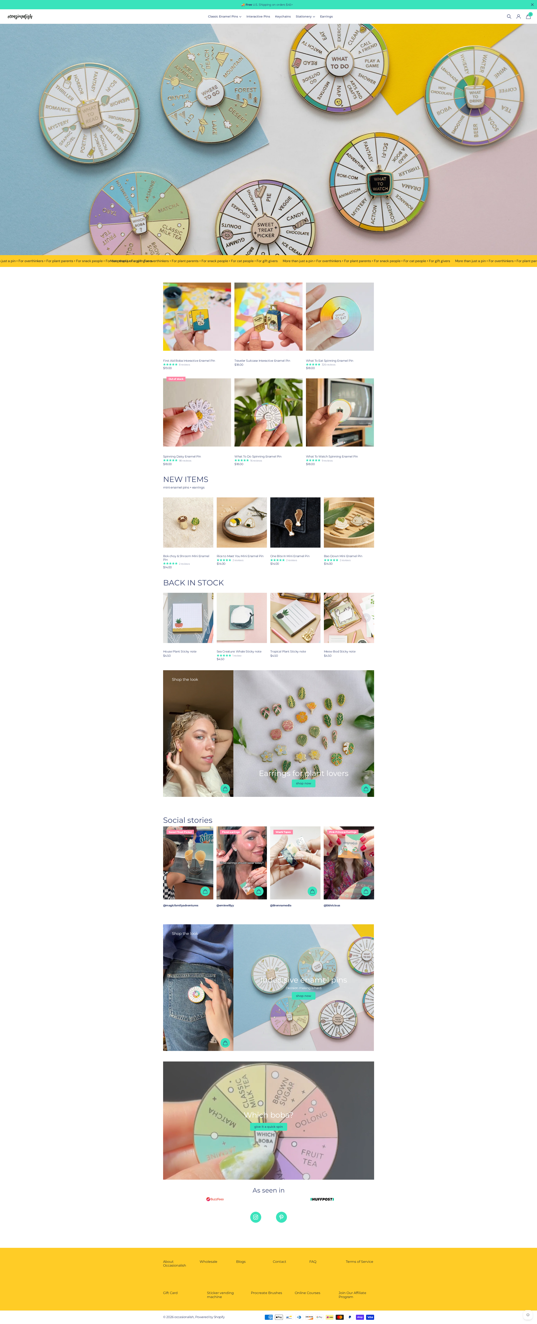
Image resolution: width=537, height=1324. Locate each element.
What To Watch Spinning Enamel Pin (332, 456)
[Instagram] (255, 1217)
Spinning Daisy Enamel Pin (182, 456)
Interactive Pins (258, 16)
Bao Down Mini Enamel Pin (343, 556)
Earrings (326, 16)
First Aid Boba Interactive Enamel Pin (189, 361)
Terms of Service (359, 1262)
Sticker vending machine (220, 1295)
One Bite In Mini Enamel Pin (290, 556)
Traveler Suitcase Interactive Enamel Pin (262, 361)
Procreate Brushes (266, 1293)
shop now (303, 783)
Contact (279, 1262)
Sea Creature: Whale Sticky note (239, 651)
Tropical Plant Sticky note (288, 651)
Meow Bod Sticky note (340, 651)
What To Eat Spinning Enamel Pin (329, 361)
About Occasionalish (174, 1263)
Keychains (283, 16)
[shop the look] (225, 788)
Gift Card (170, 1293)
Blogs (241, 1262)
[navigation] (366, 522)
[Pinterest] (281, 1217)
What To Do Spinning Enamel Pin (257, 456)
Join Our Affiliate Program (352, 1295)
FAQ (312, 1262)
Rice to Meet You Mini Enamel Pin (240, 556)
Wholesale (208, 1262)
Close (532, 4)
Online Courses (307, 1293)
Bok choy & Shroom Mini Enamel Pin (186, 558)
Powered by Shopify (210, 1317)
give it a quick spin (268, 1127)
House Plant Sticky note (179, 651)
